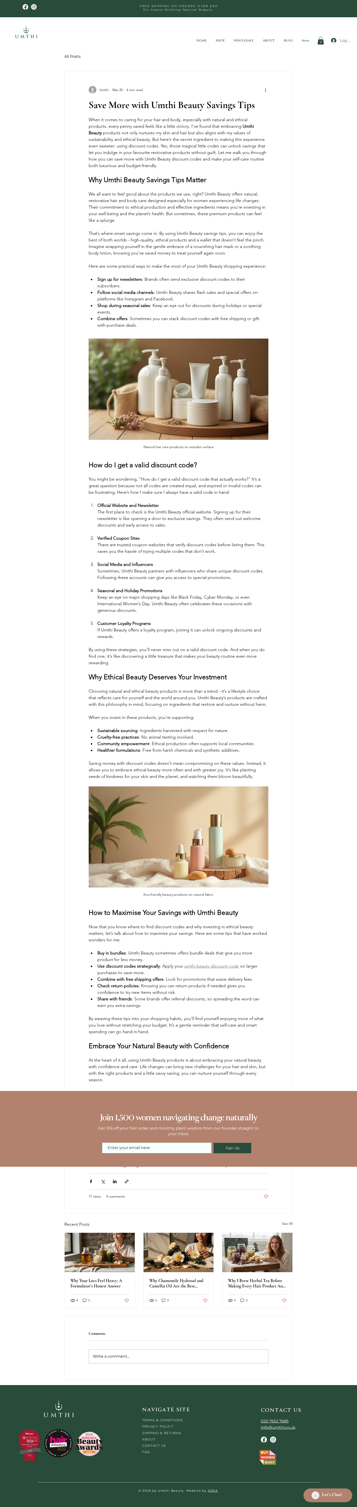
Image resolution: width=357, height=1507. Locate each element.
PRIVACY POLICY (158, 1426)
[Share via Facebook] (91, 1181)
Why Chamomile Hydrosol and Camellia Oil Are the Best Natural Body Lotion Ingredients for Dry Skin (177, 1283)
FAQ (146, 1452)
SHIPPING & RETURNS (161, 1433)
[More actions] (265, 90)
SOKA (213, 1490)
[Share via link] (126, 1181)
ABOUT (149, 1439)
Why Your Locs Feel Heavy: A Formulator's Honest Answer (96, 1283)
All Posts (72, 56)
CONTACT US (154, 1445)
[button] (320, 40)
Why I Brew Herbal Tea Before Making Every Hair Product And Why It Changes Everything (256, 1283)
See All (287, 1223)
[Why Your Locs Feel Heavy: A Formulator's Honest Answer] (100, 1252)
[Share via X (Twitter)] (103, 1181)
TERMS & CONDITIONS (162, 1420)
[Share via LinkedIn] (114, 1181)
